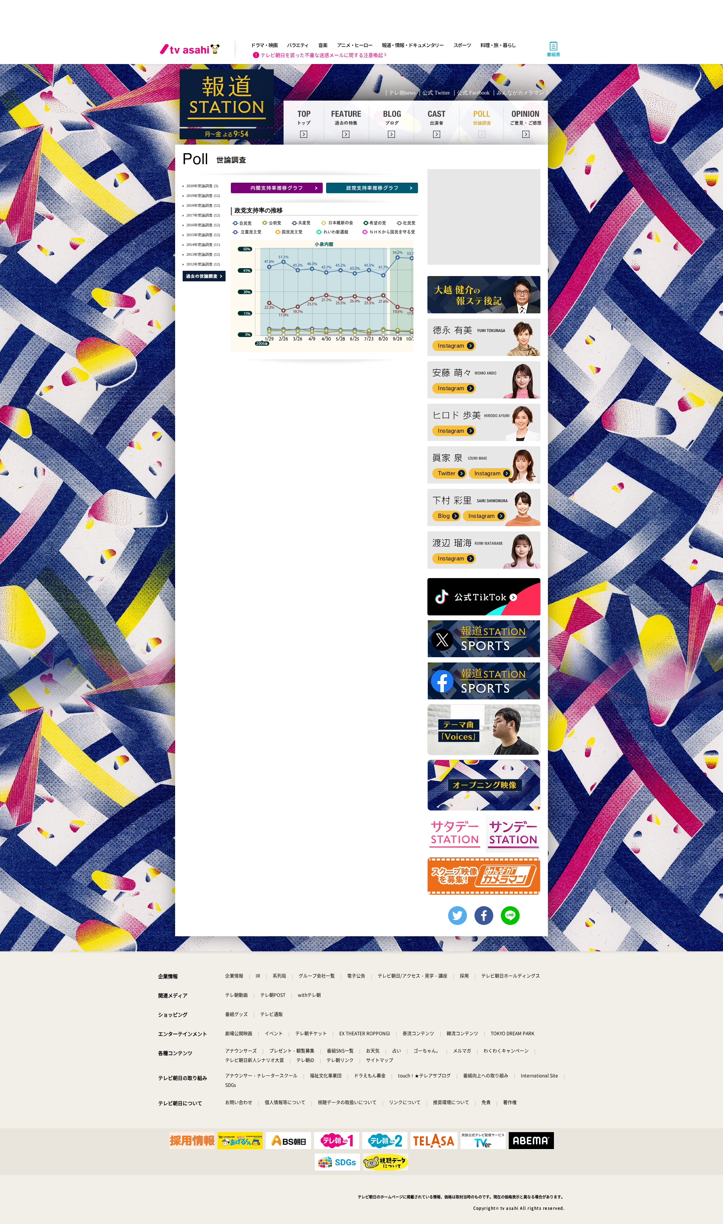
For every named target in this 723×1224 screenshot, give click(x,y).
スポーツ (462, 45)
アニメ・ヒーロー (354, 45)
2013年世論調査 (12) (203, 254)
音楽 (322, 45)
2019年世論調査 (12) (203, 196)
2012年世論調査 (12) (203, 264)
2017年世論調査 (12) (203, 215)
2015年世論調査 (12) (203, 235)
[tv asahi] (191, 49)
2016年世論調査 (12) (203, 225)
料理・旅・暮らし (498, 45)
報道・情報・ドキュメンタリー (413, 45)
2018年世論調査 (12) (203, 205)
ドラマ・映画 (264, 45)
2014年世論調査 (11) (203, 245)
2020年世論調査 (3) (202, 186)
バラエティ (298, 45)
